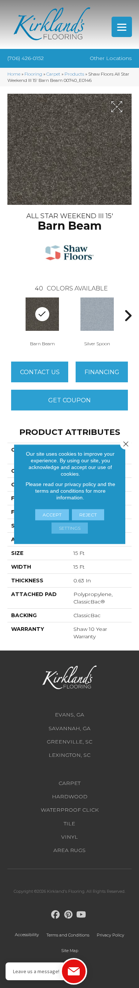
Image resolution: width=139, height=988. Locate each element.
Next (127, 315)
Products (74, 74)
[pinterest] (68, 914)
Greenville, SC (69, 741)
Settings (69, 527)
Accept (52, 514)
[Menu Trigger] (122, 27)
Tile (69, 823)
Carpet (53, 74)
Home (13, 74)
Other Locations (111, 58)
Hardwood (69, 796)
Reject (88, 514)
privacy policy (80, 484)
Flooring (33, 74)
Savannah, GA (69, 728)
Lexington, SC (69, 755)
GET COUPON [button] (69, 400)
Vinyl (69, 837)
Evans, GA (69, 714)
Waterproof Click (70, 809)
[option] (97, 321)
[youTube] (81, 914)
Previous (11, 315)
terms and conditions (59, 490)
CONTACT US (40, 372)
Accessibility (27, 934)
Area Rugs (69, 850)
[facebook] (55, 914)
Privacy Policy (110, 935)
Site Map (69, 950)
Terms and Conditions (67, 935)
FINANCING (102, 372)
